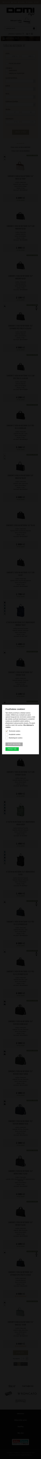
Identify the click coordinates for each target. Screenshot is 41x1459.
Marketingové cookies (15, 738)
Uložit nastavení (14, 744)
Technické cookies (14, 731)
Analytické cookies (14, 734)
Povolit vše (12, 749)
